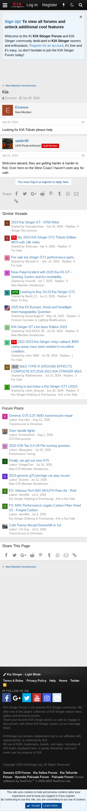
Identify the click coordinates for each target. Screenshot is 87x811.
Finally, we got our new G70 (29, 460)
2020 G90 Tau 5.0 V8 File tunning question (39, 445)
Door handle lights (22, 430)
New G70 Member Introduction (28, 469)
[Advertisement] (44, 72)
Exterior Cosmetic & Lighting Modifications (38, 320)
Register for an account (46, 45)
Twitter (74, 680)
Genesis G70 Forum (17, 772)
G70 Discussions (20, 439)
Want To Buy (19, 300)
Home (63, 680)
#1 (83, 122)
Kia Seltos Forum (45, 772)
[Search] (80, 5)
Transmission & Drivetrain (25, 424)
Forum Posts (13, 408)
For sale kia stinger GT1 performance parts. (43, 257)
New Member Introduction (27, 285)
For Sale (16, 250)
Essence (11, 98)
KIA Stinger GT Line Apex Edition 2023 (39, 327)
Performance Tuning (22, 454)
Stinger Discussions (24, 230)
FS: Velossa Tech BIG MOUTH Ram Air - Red (42, 490)
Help (53, 680)
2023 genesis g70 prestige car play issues (39, 475)
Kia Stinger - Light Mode (23, 674)
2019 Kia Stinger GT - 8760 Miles (35, 222)
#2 (83, 155)
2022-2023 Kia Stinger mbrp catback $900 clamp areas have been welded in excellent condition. (45, 346)
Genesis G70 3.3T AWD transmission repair (41, 415)
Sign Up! (13, 21)
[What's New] (63, 5)
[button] (5, 5)
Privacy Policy (36, 680)
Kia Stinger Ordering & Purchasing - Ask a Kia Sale (44, 394)
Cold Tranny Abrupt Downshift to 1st (35, 525)
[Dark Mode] (72, 5)
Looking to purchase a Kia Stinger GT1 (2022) (44, 386)
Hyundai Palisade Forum (32, 777)
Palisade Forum (63, 777)
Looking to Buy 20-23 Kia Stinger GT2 (43, 292)
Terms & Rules (13, 680)
